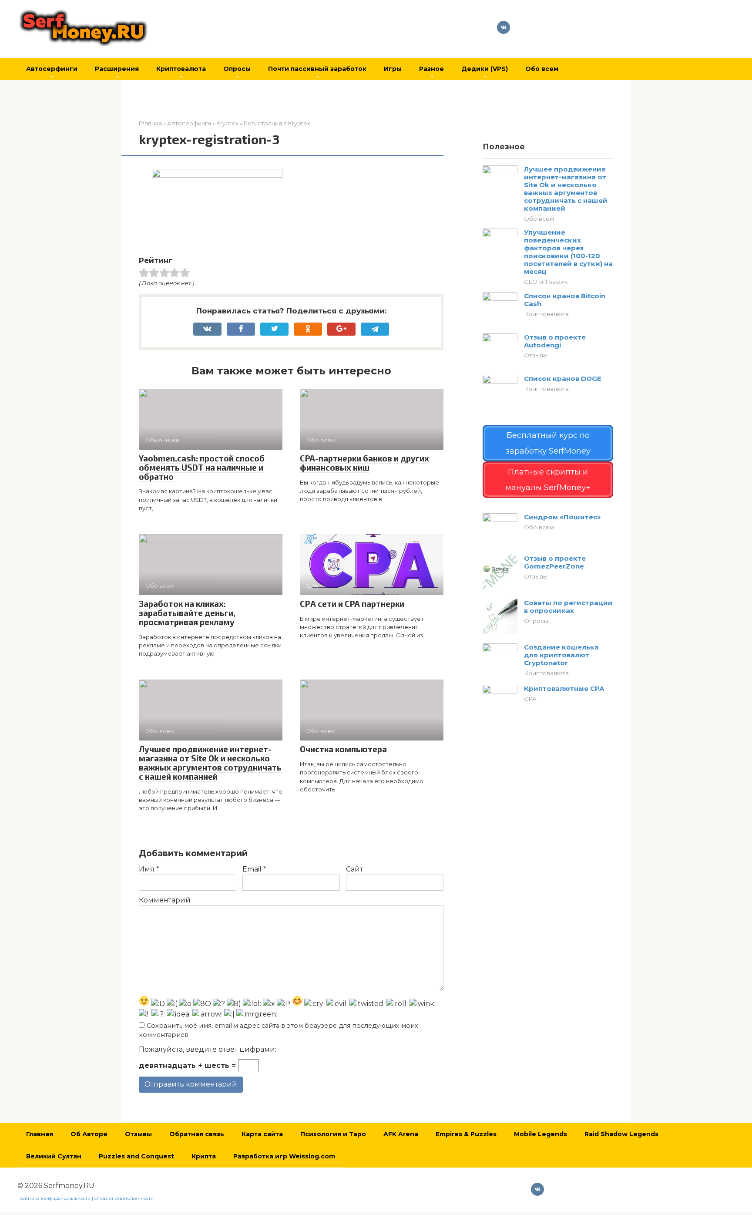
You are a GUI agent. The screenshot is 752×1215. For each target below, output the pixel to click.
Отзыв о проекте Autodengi (555, 341)
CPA (530, 698)
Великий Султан (53, 1156)
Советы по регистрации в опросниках (568, 607)
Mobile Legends (540, 1134)
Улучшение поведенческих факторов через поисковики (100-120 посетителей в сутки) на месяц (568, 252)
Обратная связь (196, 1134)
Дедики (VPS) (484, 69)
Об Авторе (88, 1134)
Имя (149, 869)
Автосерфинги (51, 69)
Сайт (354, 869)
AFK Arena (400, 1134)
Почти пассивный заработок (317, 69)
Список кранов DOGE (562, 378)
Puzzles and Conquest (136, 1156)
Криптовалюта (181, 69)
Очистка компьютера (343, 749)
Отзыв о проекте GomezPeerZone (555, 562)
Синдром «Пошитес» (562, 517)
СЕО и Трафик (546, 281)
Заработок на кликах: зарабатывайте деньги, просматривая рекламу (187, 613)
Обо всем (541, 69)
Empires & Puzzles (466, 1134)
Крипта (203, 1156)
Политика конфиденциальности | (55, 1198)
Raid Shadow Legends (621, 1134)
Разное (431, 69)
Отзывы (535, 355)
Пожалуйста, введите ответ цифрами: (207, 1049)
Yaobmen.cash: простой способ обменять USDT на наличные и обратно (202, 467)
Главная (39, 1134)
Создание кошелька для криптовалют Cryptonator (561, 655)
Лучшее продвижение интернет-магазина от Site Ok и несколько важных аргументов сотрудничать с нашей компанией (210, 762)
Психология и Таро (333, 1134)
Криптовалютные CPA (564, 688)
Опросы (237, 69)
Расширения (117, 69)
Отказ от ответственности (124, 1198)
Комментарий (165, 900)
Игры (393, 69)
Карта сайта (262, 1134)
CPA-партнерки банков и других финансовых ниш (364, 462)
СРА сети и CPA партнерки (352, 604)
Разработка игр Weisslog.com (284, 1156)
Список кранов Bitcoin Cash (564, 300)
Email (254, 869)
